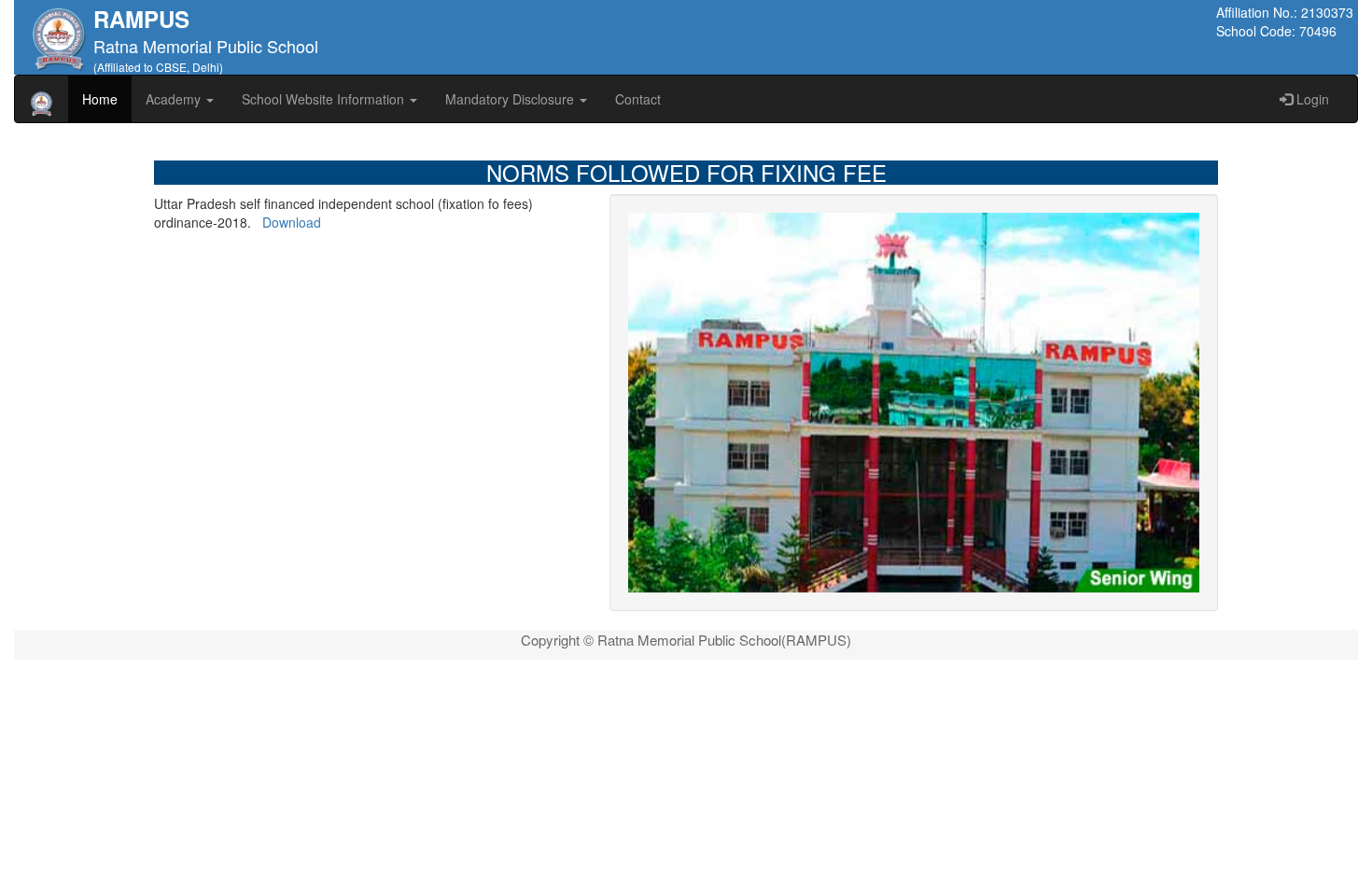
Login (1311, 99)
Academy (175, 99)
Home (100, 99)
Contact (638, 99)
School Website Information (325, 99)
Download (291, 222)
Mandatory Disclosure (511, 99)
